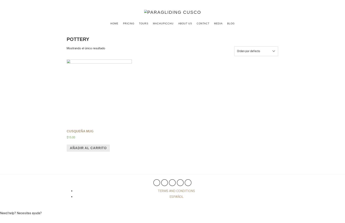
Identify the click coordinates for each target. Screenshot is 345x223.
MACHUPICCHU (163, 23)
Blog (231, 23)
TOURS (143, 23)
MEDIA (218, 23)
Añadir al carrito (88, 148)
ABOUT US (185, 23)
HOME (114, 23)
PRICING (128, 23)
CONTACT (203, 23)
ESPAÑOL (176, 197)
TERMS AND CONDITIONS (176, 191)
